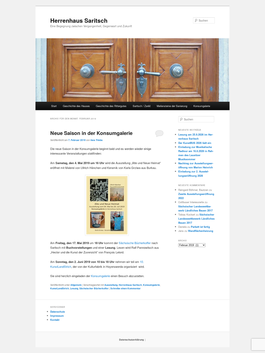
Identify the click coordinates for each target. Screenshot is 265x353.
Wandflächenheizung (200, 231)
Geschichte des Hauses (76, 106)
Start (54, 106)
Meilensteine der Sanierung (172, 106)
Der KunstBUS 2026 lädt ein (194, 143)
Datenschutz (57, 311)
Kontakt (54, 320)
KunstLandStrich (59, 288)
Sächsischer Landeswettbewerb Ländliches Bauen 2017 (196, 218)
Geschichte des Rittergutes (111, 106)
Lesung (74, 288)
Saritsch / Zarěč (142, 106)
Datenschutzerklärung (131, 339)
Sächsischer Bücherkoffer (94, 288)
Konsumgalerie (201, 106)
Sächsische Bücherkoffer (135, 243)
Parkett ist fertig (200, 227)
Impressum (57, 315)
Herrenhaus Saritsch (78, 20)
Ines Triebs (97, 140)
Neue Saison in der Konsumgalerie (91, 133)
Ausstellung (111, 285)
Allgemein (75, 285)
